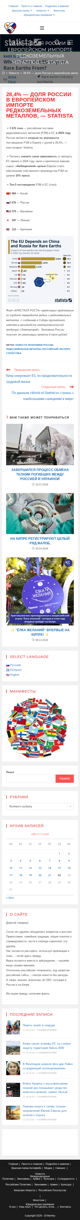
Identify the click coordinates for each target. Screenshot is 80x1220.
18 (20, 875)
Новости (41, 10)
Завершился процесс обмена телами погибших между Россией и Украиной (40, 474)
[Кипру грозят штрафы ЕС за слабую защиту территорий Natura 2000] (13, 1048)
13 (40, 868)
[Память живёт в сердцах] (13, 1027)
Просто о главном (31, 6)
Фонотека (59, 10)
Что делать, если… (45, 1206)
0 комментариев (47, 1030)
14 (49, 868)
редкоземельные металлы (23, 349)
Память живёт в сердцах (39, 1025)
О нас (12, 1206)
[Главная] (3, 73)
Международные (40, 1176)
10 (10, 868)
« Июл (10, 897)
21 (49, 875)
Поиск (10, 772)
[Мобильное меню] (42, 28)
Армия (36, 1178)
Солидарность (65, 1178)
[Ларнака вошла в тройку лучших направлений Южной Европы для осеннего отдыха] (13, 1113)
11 (20, 868)
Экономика (23, 1178)
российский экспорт (56, 349)
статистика (13, 353)
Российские (12, 1184)
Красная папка (20, 10)
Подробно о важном (57, 6)
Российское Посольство (52, 1190)
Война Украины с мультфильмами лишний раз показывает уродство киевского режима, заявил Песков (45, 1088)
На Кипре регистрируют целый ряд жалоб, (40, 541)
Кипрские (19, 1190)
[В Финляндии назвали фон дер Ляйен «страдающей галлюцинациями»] (13, 1068)
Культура (49, 1178)
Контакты (65, 1206)
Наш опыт (25, 1206)
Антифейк (35, 1168)
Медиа (48, 1168)
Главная (13, 6)
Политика (8, 1178)
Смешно (60, 1168)
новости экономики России (34, 345)
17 (10, 875)
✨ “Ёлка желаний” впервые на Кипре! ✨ (40, 632)
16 (69, 868)
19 (30, 875)
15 (59, 868)
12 (30, 868)
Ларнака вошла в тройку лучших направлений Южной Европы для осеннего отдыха (44, 1111)
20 (40, 875)
